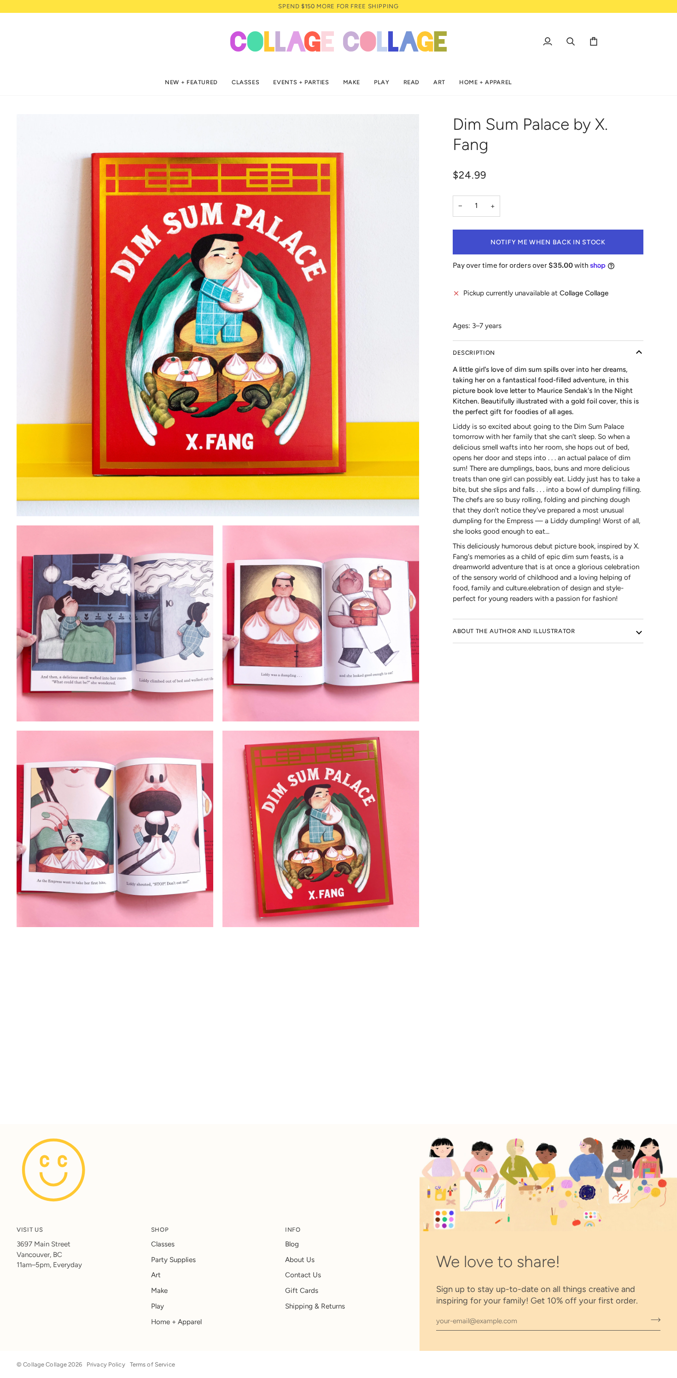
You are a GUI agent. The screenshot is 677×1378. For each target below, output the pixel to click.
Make (159, 1290)
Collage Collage (45, 1364)
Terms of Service (152, 1364)
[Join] (652, 1320)
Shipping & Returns (315, 1306)
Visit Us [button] (30, 1229)
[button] (191, 82)
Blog (292, 1244)
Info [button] (293, 1229)
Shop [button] (160, 1229)
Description (474, 352)
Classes (163, 1244)
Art (156, 1275)
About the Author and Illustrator (514, 631)
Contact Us (303, 1275)
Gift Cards (301, 1290)
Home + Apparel (176, 1322)
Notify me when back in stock (548, 242)
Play (157, 1306)
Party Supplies (173, 1260)
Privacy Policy (106, 1364)
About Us (300, 1260)
